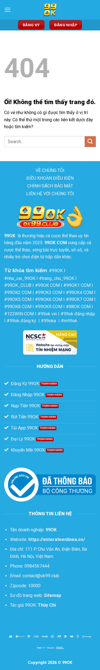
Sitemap (52, 595)
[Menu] (7, 9)
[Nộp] (90, 141)
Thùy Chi (47, 605)
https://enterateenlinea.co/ (56, 539)
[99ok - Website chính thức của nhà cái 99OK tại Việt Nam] (50, 10)
